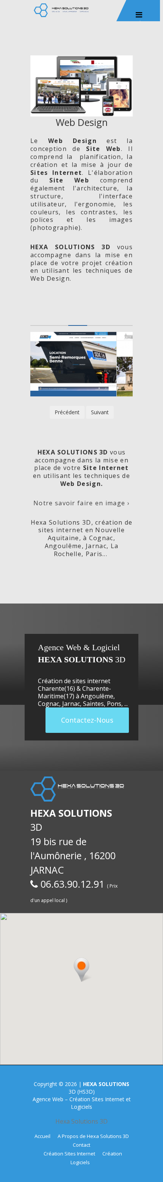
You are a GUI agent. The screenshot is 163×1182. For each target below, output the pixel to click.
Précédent (67, 412)
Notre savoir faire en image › (81, 503)
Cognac (48, 703)
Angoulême (97, 696)
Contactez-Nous (87, 720)
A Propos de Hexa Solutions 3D (93, 1136)
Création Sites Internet (69, 1153)
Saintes (93, 703)
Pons (114, 703)
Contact (81, 1144)
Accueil (42, 1136)
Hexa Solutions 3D (81, 1121)
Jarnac (71, 703)
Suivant (100, 412)
